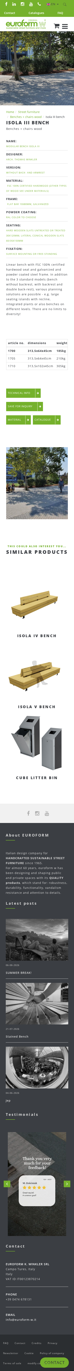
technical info (19, 393)
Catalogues (36, 13)
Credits (37, 1343)
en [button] (54, 4)
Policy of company (52, 1353)
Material (14, 419)
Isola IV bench (37, 635)
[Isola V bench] (37, 672)
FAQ (60, 13)
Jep (8, 1100)
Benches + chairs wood (26, 117)
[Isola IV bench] (37, 601)
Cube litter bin (37, 777)
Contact (9, 13)
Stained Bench (17, 1036)
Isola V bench (37, 706)
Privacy (52, 1343)
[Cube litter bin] (37, 743)
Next (67, 1184)
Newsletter (10, 1353)
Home (10, 112)
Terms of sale (12, 1363)
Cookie (29, 1353)
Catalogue (43, 419)
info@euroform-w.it (21, 1320)
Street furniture (29, 112)
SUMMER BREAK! (19, 973)
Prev (7, 1184)
